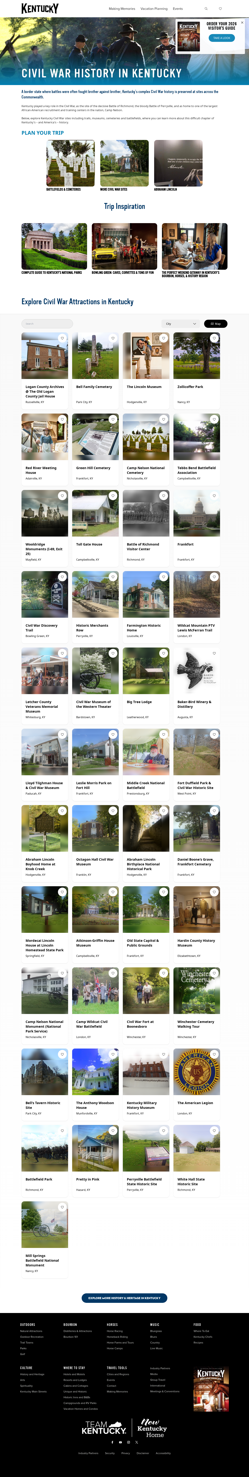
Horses (112, 1325)
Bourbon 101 (71, 1337)
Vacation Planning (154, 8)
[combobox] (180, 323)
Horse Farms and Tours (120, 1343)
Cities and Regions (118, 1374)
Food (197, 1325)
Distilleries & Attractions (78, 1331)
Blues (153, 1337)
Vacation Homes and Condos (81, 1409)
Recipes (199, 1343)
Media (154, 1374)
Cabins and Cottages (76, 1386)
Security (110, 1453)
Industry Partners (160, 1368)
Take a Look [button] (221, 38)
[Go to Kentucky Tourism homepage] (40, 8)
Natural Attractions (31, 1331)
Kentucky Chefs (203, 1337)
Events (178, 8)
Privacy (125, 1453)
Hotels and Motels (74, 1374)
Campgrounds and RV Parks (80, 1403)
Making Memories (122, 8)
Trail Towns (26, 1343)
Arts (22, 1380)
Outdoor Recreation (32, 1337)
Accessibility (163, 1453)
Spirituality (26, 1386)
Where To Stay (74, 1368)
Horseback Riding (117, 1337)
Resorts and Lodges (75, 1380)
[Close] (242, 22)
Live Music (156, 1348)
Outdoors (27, 1325)
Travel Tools (117, 1368)
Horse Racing (115, 1331)
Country (155, 1343)
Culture (26, 1368)
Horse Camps (115, 1348)
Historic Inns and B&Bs (77, 1397)
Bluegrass (156, 1331)
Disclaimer (143, 1453)
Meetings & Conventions (164, 1391)
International (157, 1386)
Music (155, 1325)
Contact (111, 1386)
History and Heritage (32, 1374)
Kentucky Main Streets (33, 1391)
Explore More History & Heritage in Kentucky (124, 1298)
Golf (22, 1354)
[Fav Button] (62, 338)
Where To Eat (201, 1331)
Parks (23, 1348)
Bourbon (70, 1325)
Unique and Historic (75, 1391)
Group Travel (157, 1380)
